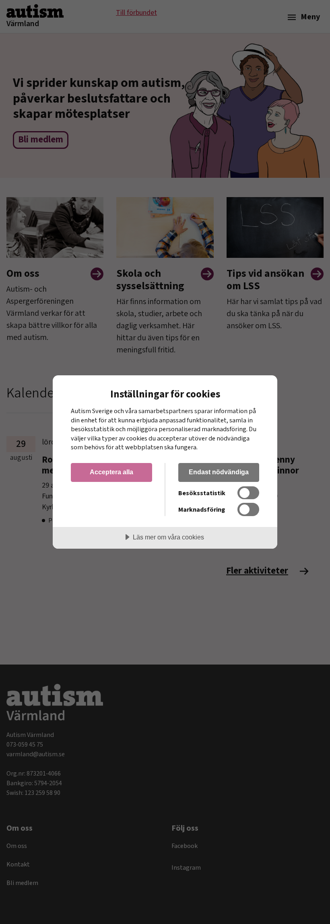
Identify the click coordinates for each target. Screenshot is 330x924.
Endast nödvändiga (219, 471)
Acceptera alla (111, 471)
